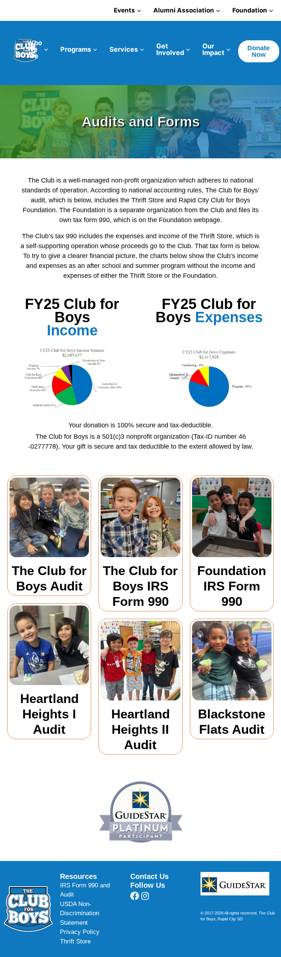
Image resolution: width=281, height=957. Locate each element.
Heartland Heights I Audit (49, 713)
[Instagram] (145, 895)
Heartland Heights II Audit (140, 729)
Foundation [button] (249, 10)
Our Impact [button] (213, 49)
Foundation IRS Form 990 (231, 585)
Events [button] (124, 10)
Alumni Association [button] (183, 10)
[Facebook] (134, 895)
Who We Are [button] (34, 49)
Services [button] (123, 49)
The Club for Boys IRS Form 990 (140, 585)
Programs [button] (75, 49)
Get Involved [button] (170, 49)
